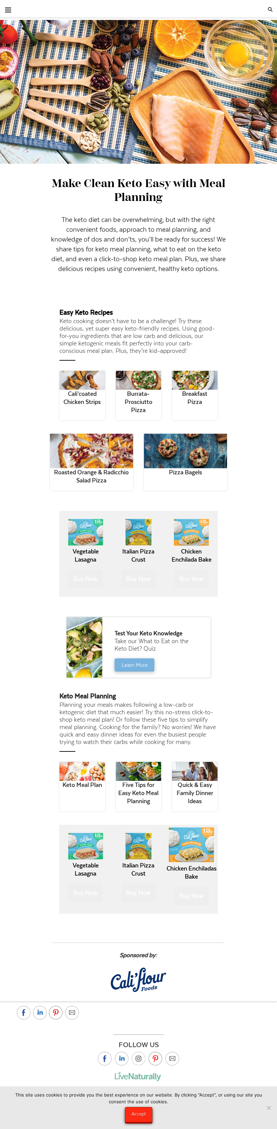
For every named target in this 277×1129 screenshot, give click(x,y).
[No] (268, 1107)
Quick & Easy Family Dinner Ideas (195, 793)
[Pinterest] (155, 1058)
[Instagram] (138, 1058)
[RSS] (172, 1058)
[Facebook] (104, 1058)
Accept (138, 1113)
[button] (8, 8)
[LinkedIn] (121, 1058)
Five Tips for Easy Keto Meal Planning (138, 793)
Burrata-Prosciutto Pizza (138, 401)
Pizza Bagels (185, 472)
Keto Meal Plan (82, 785)
